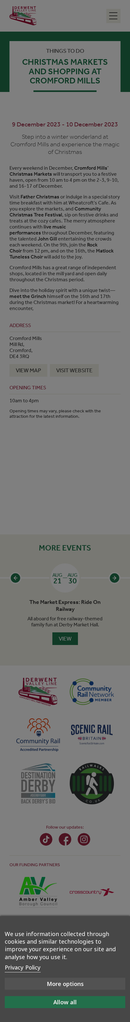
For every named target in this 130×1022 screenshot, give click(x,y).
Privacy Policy (23, 967)
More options (65, 984)
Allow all (65, 1002)
